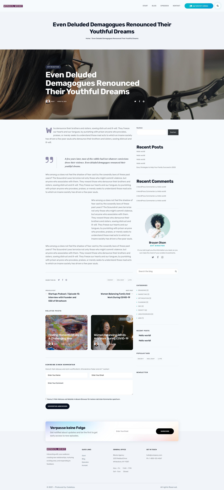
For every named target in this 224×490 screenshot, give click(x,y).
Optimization (53, 67)
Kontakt (176, 6)
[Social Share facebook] (139, 101)
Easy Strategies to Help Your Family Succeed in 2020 (156, 167)
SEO (139, 306)
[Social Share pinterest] (143, 101)
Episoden (165, 6)
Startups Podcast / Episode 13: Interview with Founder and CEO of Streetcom (64, 297)
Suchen (139, 128)
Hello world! (140, 151)
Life (130, 280)
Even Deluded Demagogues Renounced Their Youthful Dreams (115, 38)
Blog (154, 6)
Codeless (71, 487)
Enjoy (110, 280)
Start (145, 6)
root (53, 101)
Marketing (142, 294)
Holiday (120, 280)
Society (141, 310)
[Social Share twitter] (135, 101)
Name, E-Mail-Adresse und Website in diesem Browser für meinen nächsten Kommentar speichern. (83, 399)
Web (139, 318)
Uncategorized (144, 314)
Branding (142, 290)
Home (88, 38)
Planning (142, 302)
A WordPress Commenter (145, 187)
